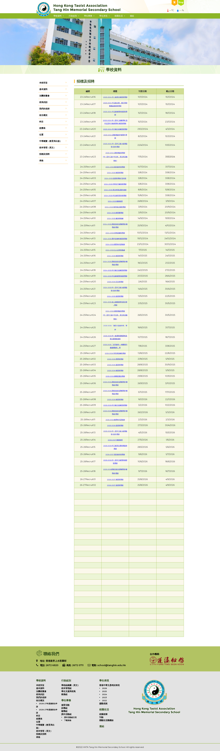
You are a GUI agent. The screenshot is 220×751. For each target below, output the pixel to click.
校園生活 (119, 16)
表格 (41, 160)
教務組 (64, 694)
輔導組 (64, 711)
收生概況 (43, 115)
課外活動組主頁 (70, 717)
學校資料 (57, 16)
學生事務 (88, 16)
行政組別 (73, 16)
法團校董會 (44, 95)
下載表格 (67, 720)
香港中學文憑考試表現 (109, 685)
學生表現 (103, 16)
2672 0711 (78, 665)
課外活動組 (66, 714)
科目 (41, 121)
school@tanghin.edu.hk (111, 665)
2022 (104, 700)
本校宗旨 (43, 83)
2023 (104, 697)
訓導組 (64, 708)
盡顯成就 (103, 703)
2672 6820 (52, 665)
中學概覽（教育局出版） (50, 141)
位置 (41, 134)
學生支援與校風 (68, 691)
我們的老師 (44, 108)
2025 (104, 691)
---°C (171, 10)
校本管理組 (66, 688)
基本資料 (43, 89)
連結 (132, 16)
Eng (181, 2)
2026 (104, 688)
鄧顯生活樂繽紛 (106, 720)
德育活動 (65, 705)
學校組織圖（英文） (70, 685)
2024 (104, 694)
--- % (181, 10)
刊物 (101, 717)
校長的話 (43, 102)
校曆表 (42, 128)
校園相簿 (103, 714)
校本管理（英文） (47, 147)
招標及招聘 (44, 154)
